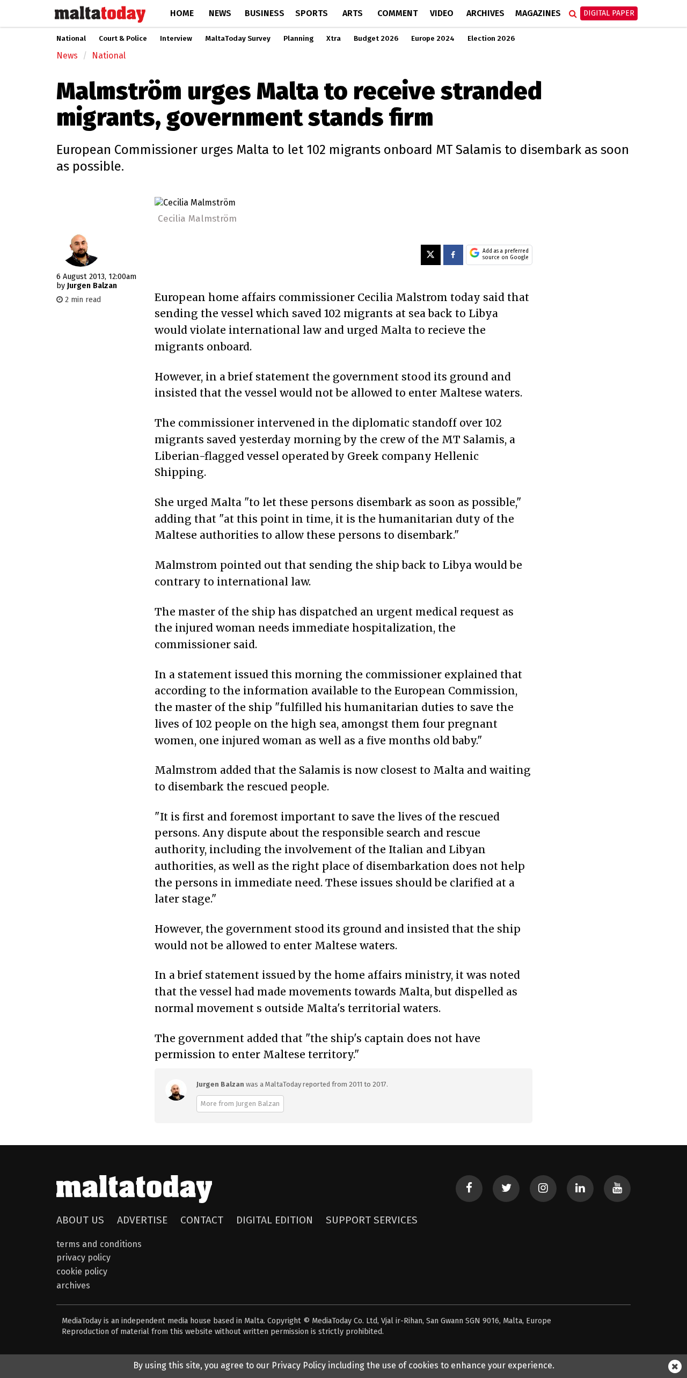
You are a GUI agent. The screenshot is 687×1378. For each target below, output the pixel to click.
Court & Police (123, 38)
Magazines (538, 13)
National (71, 38)
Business (264, 13)
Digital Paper (608, 13)
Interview (176, 38)
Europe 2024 (433, 38)
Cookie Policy (81, 1271)
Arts (352, 13)
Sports (311, 13)
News (220, 13)
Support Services (372, 1220)
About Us (80, 1220)
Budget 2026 (376, 38)
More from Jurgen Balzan (240, 1104)
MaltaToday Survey (238, 38)
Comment (397, 13)
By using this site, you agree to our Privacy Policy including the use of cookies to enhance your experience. (343, 1365)
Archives (485, 13)
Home (182, 13)
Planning (298, 38)
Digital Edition (274, 1220)
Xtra (333, 38)
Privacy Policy (83, 1257)
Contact (201, 1220)
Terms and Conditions (99, 1244)
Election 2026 (491, 38)
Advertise (142, 1220)
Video (442, 13)
